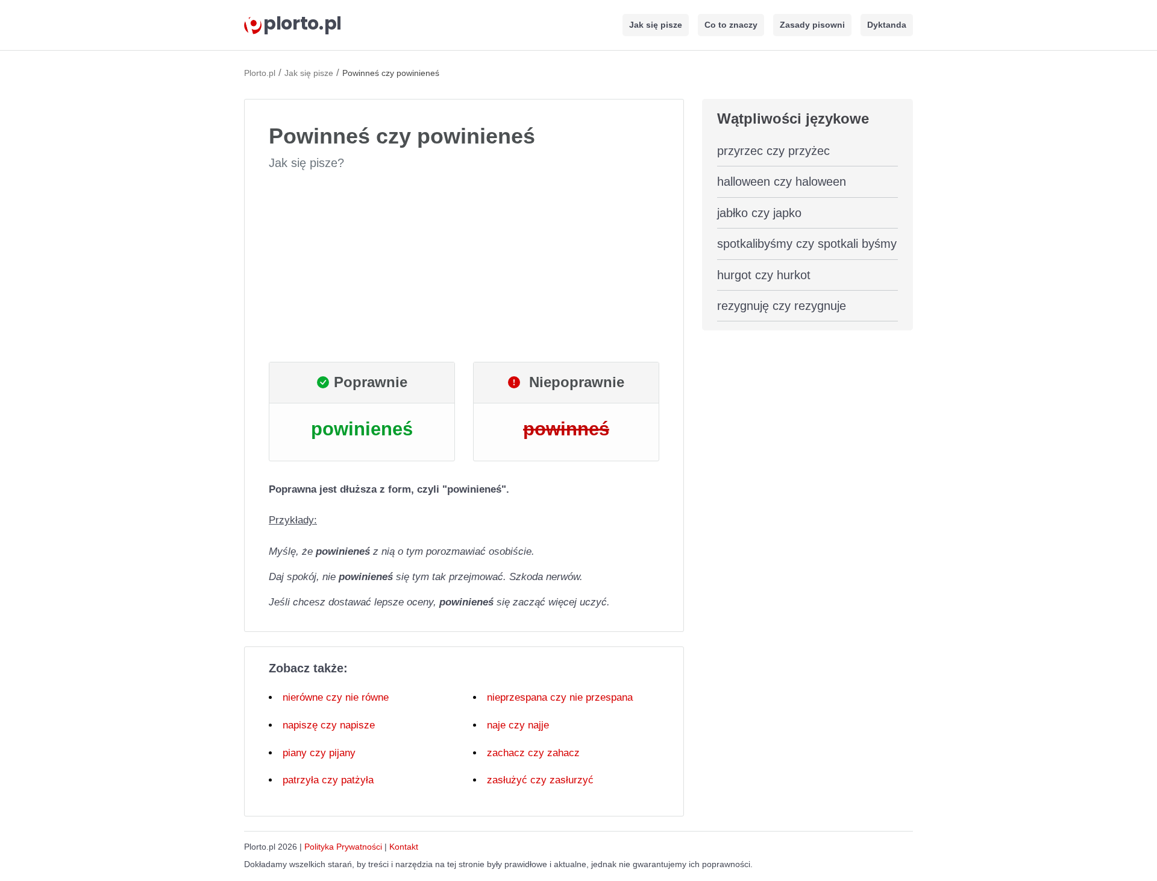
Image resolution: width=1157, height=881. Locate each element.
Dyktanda (886, 25)
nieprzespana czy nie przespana (560, 697)
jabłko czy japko (759, 212)
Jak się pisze (655, 25)
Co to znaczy (730, 25)
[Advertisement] (464, 266)
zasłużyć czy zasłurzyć (540, 780)
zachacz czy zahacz (533, 753)
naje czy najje (518, 725)
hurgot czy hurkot (764, 275)
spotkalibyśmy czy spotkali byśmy (807, 243)
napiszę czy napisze (329, 725)
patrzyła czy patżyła (328, 780)
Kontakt (403, 846)
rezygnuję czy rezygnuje (781, 305)
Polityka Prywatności (343, 846)
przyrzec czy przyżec (773, 150)
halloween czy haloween (781, 181)
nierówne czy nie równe (336, 697)
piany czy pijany (319, 753)
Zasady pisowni (812, 25)
